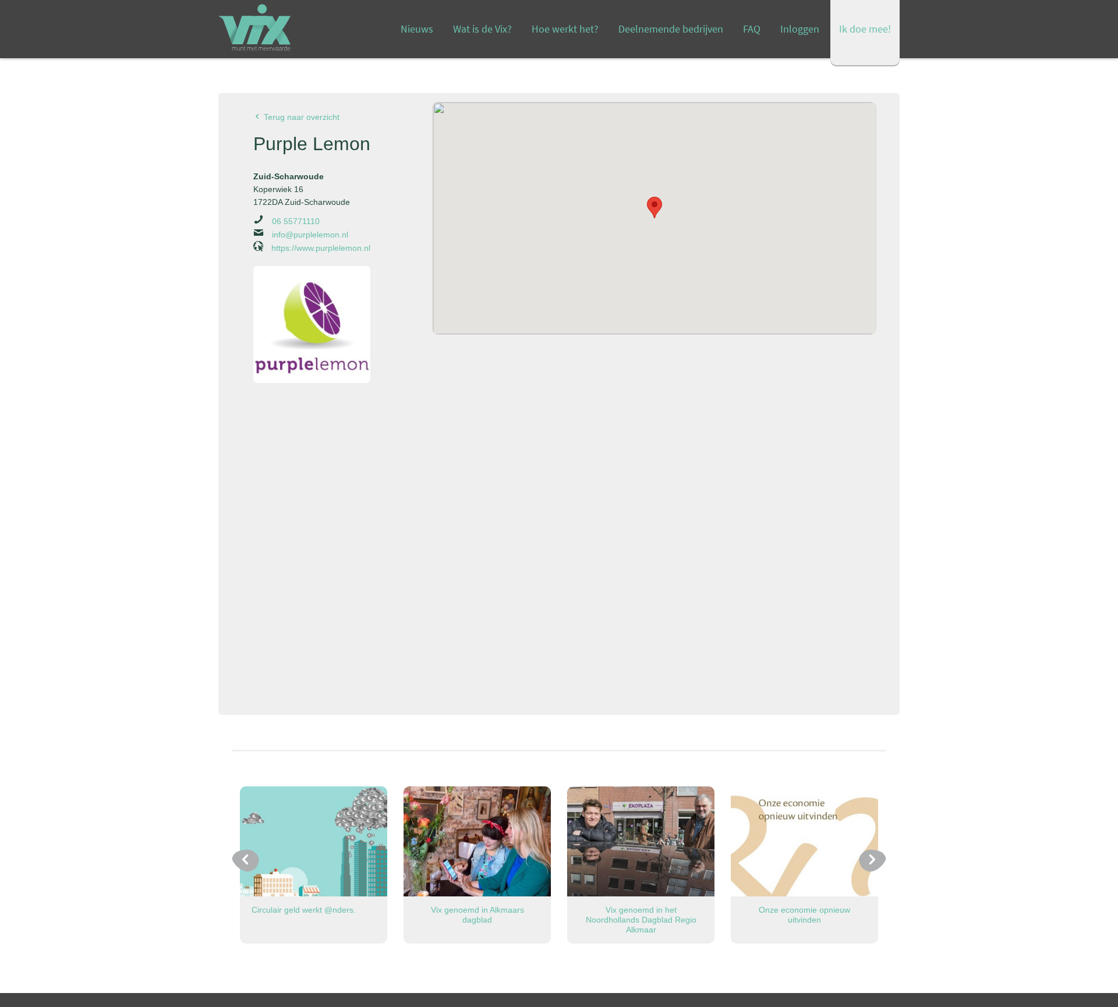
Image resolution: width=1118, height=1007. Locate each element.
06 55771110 (295, 221)
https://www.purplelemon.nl (319, 248)
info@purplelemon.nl (309, 234)
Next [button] (872, 860)
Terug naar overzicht (300, 117)
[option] (313, 865)
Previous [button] (245, 860)
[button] (654, 207)
